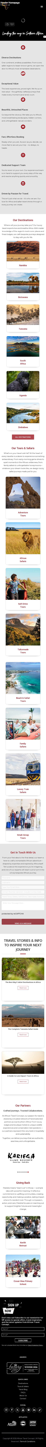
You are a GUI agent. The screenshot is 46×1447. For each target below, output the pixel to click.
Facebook (12, 1410)
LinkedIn (35, 1410)
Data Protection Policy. (35, 1345)
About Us (23, 1396)
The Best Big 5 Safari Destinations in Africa (23, 982)
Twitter (18, 1410)
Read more (23, 988)
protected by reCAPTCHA (13, 914)
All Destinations (23, 437)
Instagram (7, 1410)
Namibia (23, 265)
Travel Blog (23, 1389)
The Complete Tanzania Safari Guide (23, 1029)
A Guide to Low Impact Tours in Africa (23, 1076)
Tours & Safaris (23, 1386)
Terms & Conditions (27, 1441)
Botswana (23, 297)
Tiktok (40, 1410)
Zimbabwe (23, 427)
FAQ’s (23, 1393)
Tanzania (23, 329)
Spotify (29, 1410)
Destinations (23, 1383)
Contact (23, 1399)
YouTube (23, 1410)
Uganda (23, 395)
